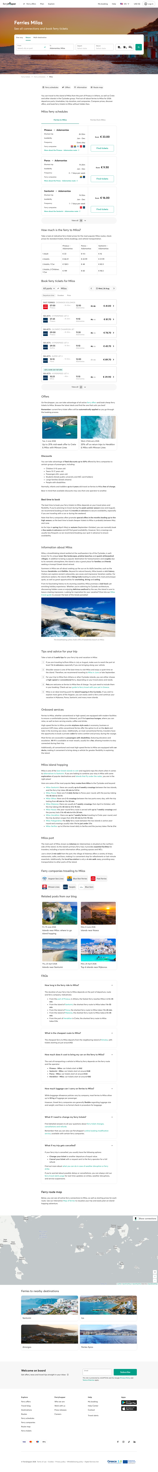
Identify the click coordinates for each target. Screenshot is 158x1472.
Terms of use (41, 1462)
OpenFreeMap (126, 1284)
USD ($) (137, 4)
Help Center (93, 1406)
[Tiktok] (129, 1442)
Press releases (60, 1410)
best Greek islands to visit (67, 771)
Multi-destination (39, 37)
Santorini (69, 1004)
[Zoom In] (155, 1276)
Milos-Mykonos (52, 804)
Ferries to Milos (60, 120)
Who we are (59, 1401)
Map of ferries (69, 1201)
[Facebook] (118, 1442)
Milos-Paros (51, 793)
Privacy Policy (125, 1378)
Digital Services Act (92, 1462)
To (50, 45)
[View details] (67, 1374)
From (19, 45)
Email (86, 1370)
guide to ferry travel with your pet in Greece (90, 687)
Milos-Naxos (51, 809)
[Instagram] (123, 1442)
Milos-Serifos (51, 826)
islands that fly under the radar (89, 776)
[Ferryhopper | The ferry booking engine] (9, 3)
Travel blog (26, 1406)
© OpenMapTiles (136, 1284)
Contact (91, 1410)
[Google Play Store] (129, 1402)
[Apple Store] (129, 1408)
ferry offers (91, 402)
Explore (51, 4)
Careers (57, 1414)
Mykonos (69, 1013)
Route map (26, 1426)
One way (19, 37)
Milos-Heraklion (52, 815)
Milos (51, 77)
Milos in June (93, 672)
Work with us (59, 1406)
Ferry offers (31, 4)
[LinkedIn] (134, 1442)
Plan (42, 4)
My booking (103, 4)
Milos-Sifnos (51, 798)
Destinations (26, 1410)
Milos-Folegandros (54, 820)
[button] (58, 288)
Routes (24, 1414)
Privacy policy (60, 1462)
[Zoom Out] (155, 1281)
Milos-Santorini (52, 787)
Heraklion (68, 1018)
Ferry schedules (39, 77)
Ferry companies (28, 1422)
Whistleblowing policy (75, 1462)
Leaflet (119, 1284)
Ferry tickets (25, 77)
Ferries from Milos (97, 120)
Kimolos (104, 1040)
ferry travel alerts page (54, 1176)
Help (114, 4)
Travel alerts (93, 1415)
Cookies (51, 1462)
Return (28, 37)
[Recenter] (155, 1272)
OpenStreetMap (152, 1284)
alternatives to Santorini (53, 773)
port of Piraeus (63, 999)
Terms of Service (88, 1380)
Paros (67, 1010)
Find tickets (102, 148)
